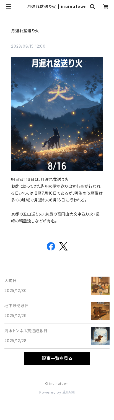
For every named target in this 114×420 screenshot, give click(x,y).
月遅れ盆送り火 (25, 30)
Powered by (51, 392)
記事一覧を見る (57, 358)
